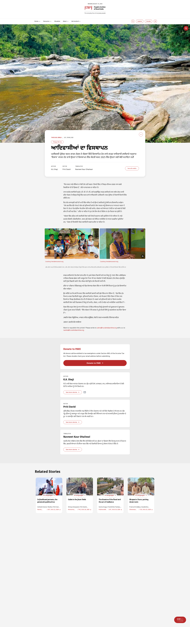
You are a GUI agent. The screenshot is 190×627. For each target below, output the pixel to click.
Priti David (66, 169)
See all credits (132, 168)
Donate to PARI (94, 363)
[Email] (85, 392)
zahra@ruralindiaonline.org (107, 328)
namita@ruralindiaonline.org (73, 330)
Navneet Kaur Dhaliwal (84, 169)
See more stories (71, 392)
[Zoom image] (186, 28)
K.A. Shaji (54, 169)
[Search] (132, 21)
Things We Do (57, 142)
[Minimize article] (141, 134)
